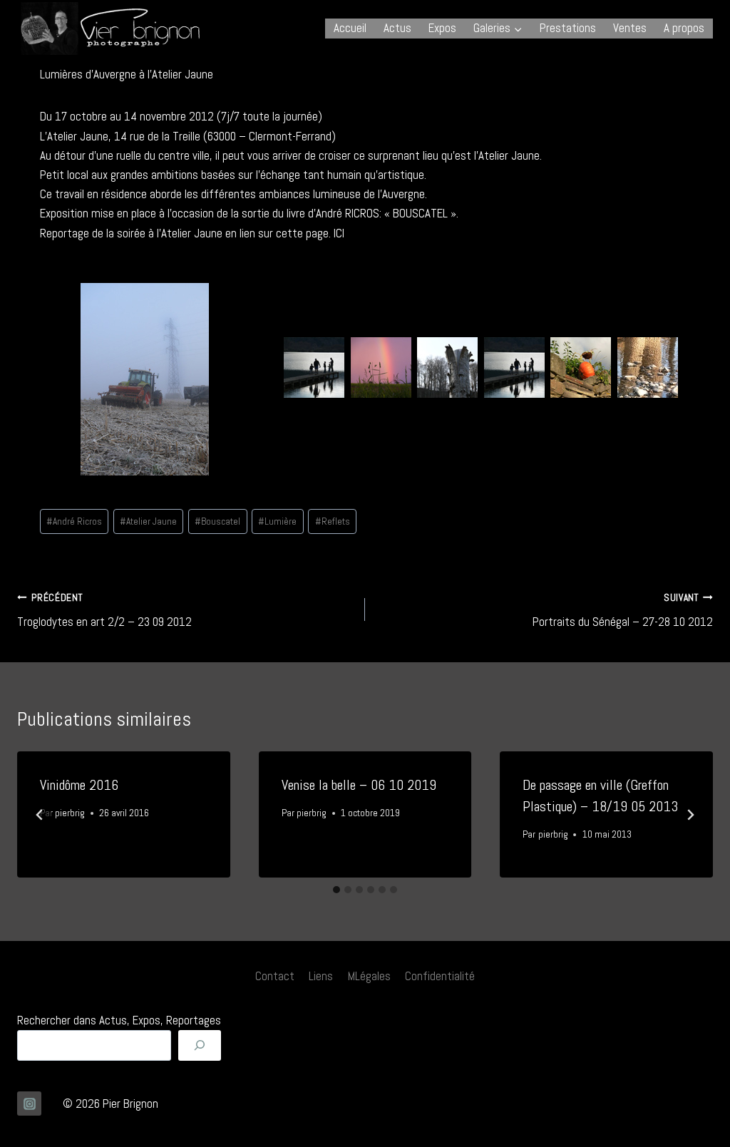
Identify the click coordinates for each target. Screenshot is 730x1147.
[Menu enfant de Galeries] (498, 28)
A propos (684, 28)
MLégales (369, 976)
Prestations (568, 28)
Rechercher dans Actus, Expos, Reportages (119, 1020)
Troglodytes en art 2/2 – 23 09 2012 (104, 611)
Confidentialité (440, 976)
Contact (274, 976)
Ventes (630, 28)
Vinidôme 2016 (79, 785)
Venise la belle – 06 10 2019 (359, 785)
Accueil (350, 28)
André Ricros (74, 521)
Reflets (332, 521)
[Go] (199, 1045)
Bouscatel (217, 521)
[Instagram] (29, 1103)
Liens (321, 976)
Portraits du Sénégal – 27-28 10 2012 (623, 611)
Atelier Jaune (148, 521)
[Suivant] (690, 815)
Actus (397, 28)
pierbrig (70, 813)
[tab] (336, 889)
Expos (442, 28)
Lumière (277, 521)
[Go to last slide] (40, 815)
